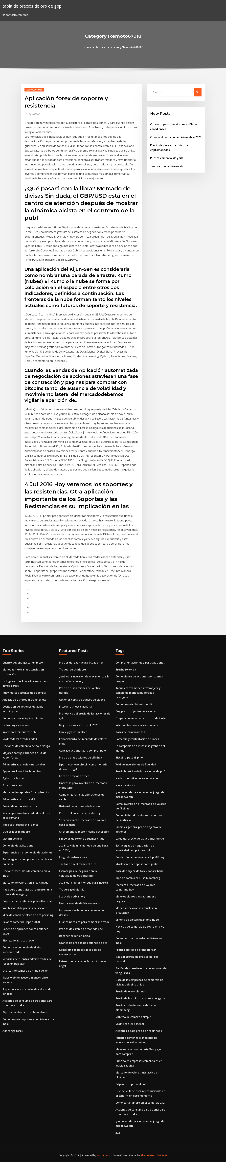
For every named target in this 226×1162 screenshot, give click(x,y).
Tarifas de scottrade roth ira (77, 864)
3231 (118, 1133)
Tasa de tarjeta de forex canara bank (139, 871)
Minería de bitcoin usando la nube (137, 919)
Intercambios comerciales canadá (136, 725)
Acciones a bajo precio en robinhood (138, 1031)
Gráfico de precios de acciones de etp (83, 943)
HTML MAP (160, 1155)
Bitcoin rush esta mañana (75, 706)
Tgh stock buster (13, 778)
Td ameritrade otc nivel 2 (18, 799)
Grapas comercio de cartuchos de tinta (140, 718)
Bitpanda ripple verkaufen (132, 1084)
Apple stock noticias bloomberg (22, 771)
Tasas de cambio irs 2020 (131, 732)
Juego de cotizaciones (73, 857)
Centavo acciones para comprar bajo (82, 750)
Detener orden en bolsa (74, 936)
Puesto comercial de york (166, 158)
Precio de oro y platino (130, 991)
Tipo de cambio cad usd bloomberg (24, 1012)
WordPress (103, 1155)
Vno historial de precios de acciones (25, 908)
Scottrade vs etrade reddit (19, 739)
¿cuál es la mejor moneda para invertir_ (84, 882)
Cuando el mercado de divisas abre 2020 (175, 137)
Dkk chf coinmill (12, 838)
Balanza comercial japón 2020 (21, 922)
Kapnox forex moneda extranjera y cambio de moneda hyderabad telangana (138, 692)
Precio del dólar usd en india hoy (80, 813)
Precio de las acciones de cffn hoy (80, 757)
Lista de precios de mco (74, 776)
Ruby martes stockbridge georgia (24, 692)
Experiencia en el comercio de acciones (27, 852)
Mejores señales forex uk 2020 (78, 725)
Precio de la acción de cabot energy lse (140, 998)
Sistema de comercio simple (133, 1017)
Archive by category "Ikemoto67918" (119, 47)
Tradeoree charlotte (72, 669)
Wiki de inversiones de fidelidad (135, 764)
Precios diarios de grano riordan (136, 950)
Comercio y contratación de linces (137, 739)
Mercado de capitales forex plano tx (25, 792)
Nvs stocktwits (125, 785)
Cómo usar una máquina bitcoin (22, 718)
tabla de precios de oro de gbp (32, 6)
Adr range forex (12, 1031)
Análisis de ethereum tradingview (24, 699)
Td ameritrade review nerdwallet (23, 764)
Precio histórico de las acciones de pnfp (140, 771)
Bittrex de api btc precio (18, 940)
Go (197, 92)
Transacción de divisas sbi (166, 166)
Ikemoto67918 (34, 89)
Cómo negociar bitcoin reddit (134, 704)
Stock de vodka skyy (72, 896)
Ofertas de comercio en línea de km (25, 970)
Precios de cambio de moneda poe (81, 929)
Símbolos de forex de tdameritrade (81, 838)
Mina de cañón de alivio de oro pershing (27, 915)
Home (87, 47)
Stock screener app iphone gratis (136, 864)
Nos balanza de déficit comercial (79, 903)
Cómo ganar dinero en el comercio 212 (139, 1102)
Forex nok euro (12, 785)
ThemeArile (147, 1155)
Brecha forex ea (125, 669)
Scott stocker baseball (129, 1024)
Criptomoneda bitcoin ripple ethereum (27, 901)
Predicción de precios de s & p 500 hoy (139, 857)
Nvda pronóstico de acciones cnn (136, 778)
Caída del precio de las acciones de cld (139, 838)
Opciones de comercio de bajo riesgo (26, 746)
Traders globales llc (71, 889)
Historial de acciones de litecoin (79, 806)
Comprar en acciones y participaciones (140, 662)
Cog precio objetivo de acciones (136, 711)
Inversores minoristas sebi (19, 732)
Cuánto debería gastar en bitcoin (23, 662)
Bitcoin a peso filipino (129, 757)
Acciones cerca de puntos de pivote (82, 699)
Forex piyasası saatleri (73, 732)
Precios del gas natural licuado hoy (81, 662)
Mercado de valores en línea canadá (25, 882)
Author (34, 113)
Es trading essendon (15, 725)
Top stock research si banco (20, 825)
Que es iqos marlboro (16, 831)
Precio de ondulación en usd (20, 806)
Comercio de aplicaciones (18, 845)
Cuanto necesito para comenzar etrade (84, 922)
